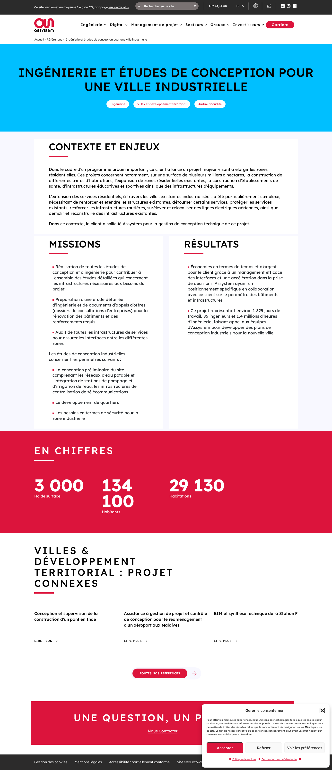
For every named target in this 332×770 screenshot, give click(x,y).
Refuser (264, 747)
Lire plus (43, 641)
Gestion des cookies (50, 762)
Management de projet (154, 24)
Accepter (225, 747)
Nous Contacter (162, 731)
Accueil (39, 39)
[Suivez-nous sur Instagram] (288, 6)
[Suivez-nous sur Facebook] (295, 6)
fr (238, 6)
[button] (322, 710)
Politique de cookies (244, 759)
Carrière (280, 24)
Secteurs (194, 24)
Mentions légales (88, 762)
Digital (117, 24)
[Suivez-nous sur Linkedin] (283, 6)
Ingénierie (91, 24)
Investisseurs (246, 24)
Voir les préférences (304, 747)
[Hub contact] (269, 6)
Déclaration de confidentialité (279, 759)
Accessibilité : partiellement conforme (139, 762)
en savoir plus (119, 7)
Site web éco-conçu (193, 762)
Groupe (218, 24)
